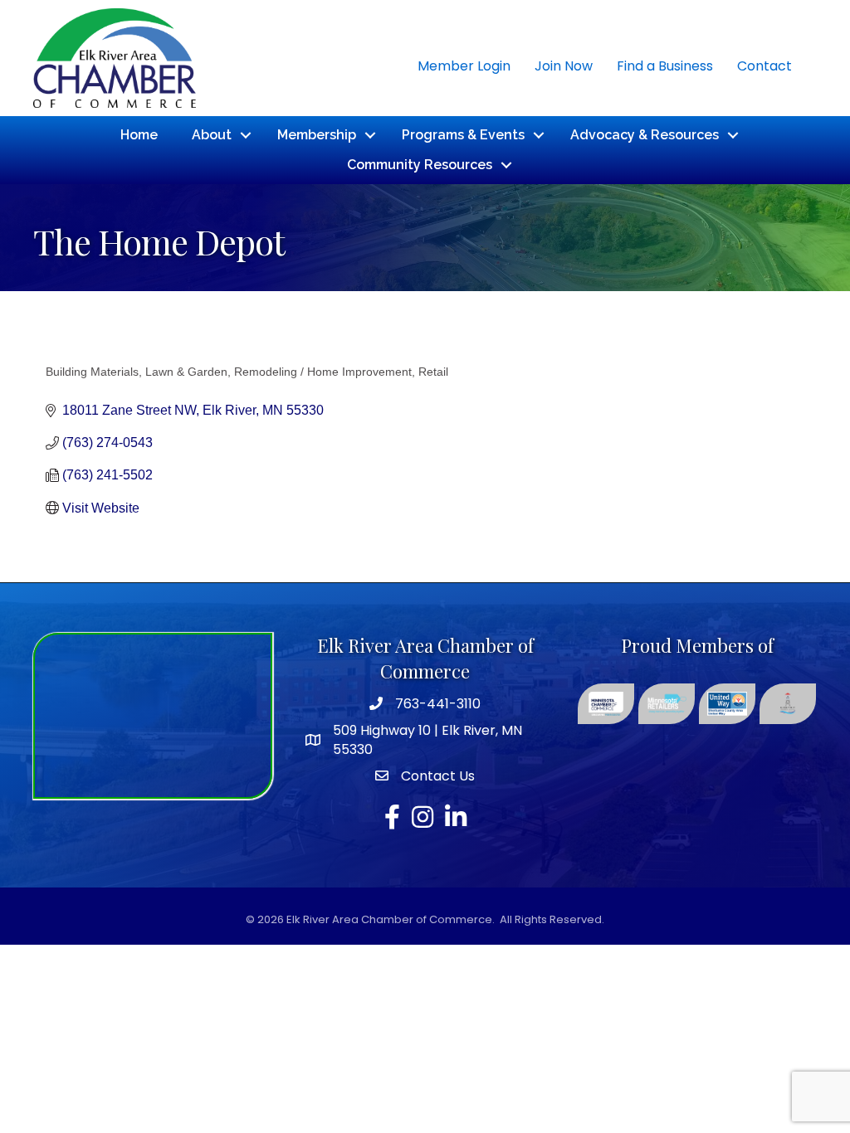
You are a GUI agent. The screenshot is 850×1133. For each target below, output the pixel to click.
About (212, 135)
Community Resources (419, 165)
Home (139, 135)
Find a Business (665, 65)
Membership (316, 135)
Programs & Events (463, 135)
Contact (764, 65)
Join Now (564, 65)
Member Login (464, 65)
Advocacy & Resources (644, 135)
